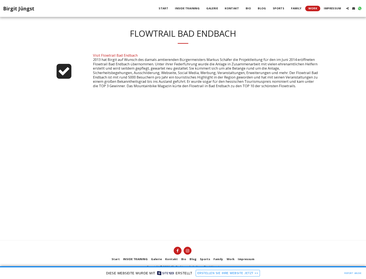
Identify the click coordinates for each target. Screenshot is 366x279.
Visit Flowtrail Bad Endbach (115, 55)
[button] (347, 8)
